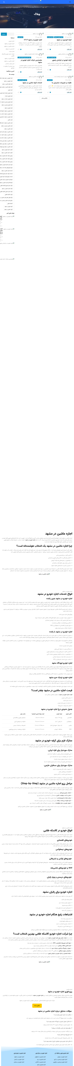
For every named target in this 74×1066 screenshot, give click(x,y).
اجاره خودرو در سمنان (19, 1062)
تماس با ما (37, 1006)
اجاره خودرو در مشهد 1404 (33, 40)
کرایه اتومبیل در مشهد (64, 40)
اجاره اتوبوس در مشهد (8, 81)
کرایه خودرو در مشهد (59, 37)
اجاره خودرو (20, 37)
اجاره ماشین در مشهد (9, 46)
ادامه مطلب (69, 49)
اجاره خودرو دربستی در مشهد (7, 105)
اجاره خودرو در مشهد (9, 44)
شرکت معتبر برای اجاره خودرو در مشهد (57, 938)
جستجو (3, 34)
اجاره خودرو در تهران (62, 1057)
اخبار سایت (50, 80)
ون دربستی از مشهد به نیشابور (9, 67)
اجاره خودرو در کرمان (19, 1059)
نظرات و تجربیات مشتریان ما (61, 83)
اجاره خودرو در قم (41, 1065)
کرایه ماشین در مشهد (49, 37)
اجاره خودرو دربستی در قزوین (60, 1062)
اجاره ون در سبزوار (10, 49)
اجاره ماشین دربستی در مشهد (6, 126)
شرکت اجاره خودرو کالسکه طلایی (24, 57)
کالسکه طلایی (9, 203)
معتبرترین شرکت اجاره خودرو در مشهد (31, 61)
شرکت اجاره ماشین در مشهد (7, 188)
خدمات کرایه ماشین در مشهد (32, 83)
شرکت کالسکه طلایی (8, 194)
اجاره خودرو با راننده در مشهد (7, 99)
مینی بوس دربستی (9, 64)
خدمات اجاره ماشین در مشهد (7, 170)
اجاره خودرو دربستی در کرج (60, 1059)
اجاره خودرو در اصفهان (40, 1057)
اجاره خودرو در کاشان (41, 1062)
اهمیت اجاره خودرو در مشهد (7, 149)
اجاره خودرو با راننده (8, 96)
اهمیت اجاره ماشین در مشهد (7, 152)
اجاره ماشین (10, 120)
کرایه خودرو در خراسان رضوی (61, 60)
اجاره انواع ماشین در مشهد (7, 84)
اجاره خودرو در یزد (41, 1059)
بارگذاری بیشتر (44, 98)
